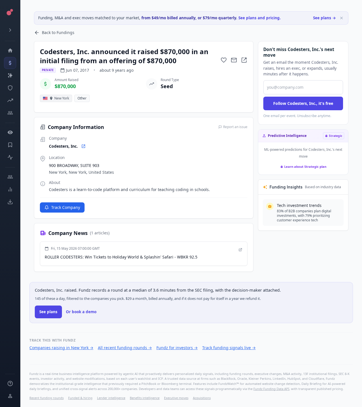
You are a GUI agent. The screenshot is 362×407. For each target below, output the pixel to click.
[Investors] (10, 113)
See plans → (324, 17)
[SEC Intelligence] (10, 88)
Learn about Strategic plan (305, 166)
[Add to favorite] (223, 60)
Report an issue (235, 127)
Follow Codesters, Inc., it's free (303, 103)
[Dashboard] (10, 50)
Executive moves (176, 398)
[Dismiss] (341, 18)
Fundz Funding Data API (271, 389)
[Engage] (10, 177)
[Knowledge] (10, 383)
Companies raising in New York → (61, 347)
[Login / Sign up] (10, 396)
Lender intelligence (111, 398)
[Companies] (10, 75)
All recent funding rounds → (125, 347)
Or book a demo (81, 311)
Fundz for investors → (177, 347)
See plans (48, 311)
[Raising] (10, 100)
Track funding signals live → (229, 347)
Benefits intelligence (145, 398)
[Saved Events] (10, 145)
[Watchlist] (10, 132)
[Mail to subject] (233, 60)
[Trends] (10, 189)
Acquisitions (202, 398)
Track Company (65, 207)
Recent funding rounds (46, 398)
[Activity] (10, 157)
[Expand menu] (10, 30)
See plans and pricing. (259, 17)
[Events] (10, 63)
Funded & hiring (80, 398)
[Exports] (10, 202)
